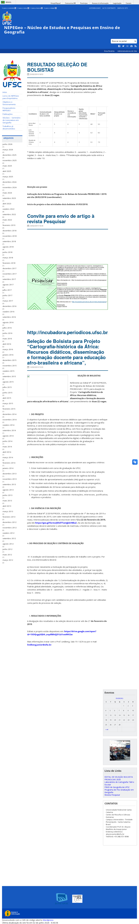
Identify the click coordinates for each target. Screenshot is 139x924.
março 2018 (8, 257)
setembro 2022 (9, 214)
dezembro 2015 (9, 360)
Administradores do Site (127, 51)
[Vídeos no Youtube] (127, 46)
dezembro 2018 (9, 230)
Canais (128, 3)
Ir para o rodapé (50, 8)
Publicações (8, 114)
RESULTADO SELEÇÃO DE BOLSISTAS (57, 67)
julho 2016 (7, 328)
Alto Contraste (109, 8)
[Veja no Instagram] (131, 46)
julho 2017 (7, 290)
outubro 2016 (8, 311)
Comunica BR (70, 3)
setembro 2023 (9, 198)
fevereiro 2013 (9, 517)
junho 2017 (7, 295)
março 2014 (8, 457)
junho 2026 (7, 144)
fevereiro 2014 (9, 463)
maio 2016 (7, 338)
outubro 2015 (8, 371)
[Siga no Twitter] (123, 46)
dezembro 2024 (9, 182)
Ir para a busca (36, 8)
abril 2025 (7, 171)
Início (5, 92)
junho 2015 (7, 392)
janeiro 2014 (8, 468)
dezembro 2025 (9, 155)
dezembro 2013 (9, 473)
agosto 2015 (8, 382)
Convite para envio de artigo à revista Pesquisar (60, 219)
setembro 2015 (9, 376)
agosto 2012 (8, 544)
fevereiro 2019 (9, 225)
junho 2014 (7, 441)
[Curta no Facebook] (119, 46)
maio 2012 (7, 554)
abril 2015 (7, 398)
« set (106, 729)
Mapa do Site (122, 8)
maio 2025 (7, 166)
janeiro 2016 (8, 355)
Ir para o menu (23, 8)
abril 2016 (7, 344)
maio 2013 (7, 500)
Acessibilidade (95, 8)
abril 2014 (7, 452)
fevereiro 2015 (9, 409)
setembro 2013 (9, 484)
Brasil (8, 2)
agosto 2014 (8, 436)
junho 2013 (7, 495)
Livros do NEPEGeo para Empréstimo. (11, 97)
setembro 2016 (9, 317)
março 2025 (8, 176)
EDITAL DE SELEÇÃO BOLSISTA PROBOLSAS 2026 (119, 778)
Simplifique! (56, 3)
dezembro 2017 (9, 268)
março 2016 (8, 349)
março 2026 (8, 149)
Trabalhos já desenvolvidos (9, 127)
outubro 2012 (8, 533)
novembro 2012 (10, 527)
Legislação (117, 3)
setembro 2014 (9, 430)
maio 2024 (7, 193)
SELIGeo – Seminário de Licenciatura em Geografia (11, 120)
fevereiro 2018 (9, 263)
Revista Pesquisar (112, 795)
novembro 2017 (10, 274)
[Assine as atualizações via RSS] (136, 46)
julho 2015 (7, 387)
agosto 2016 (8, 322)
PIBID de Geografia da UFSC (117, 787)
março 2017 (8, 301)
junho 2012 (7, 549)
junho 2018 (7, 252)
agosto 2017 (8, 284)
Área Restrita (109, 51)
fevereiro (119, 698)
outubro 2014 (8, 425)
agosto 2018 (8, 247)
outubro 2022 (8, 209)
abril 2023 (7, 203)
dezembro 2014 (9, 414)
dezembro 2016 (9, 306)
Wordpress (48, 920)
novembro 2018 (10, 236)
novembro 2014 (10, 419)
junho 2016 (7, 333)
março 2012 (8, 560)
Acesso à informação (100, 3)
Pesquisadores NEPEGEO (9, 109)
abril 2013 (7, 506)
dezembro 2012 (9, 522)
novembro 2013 (10, 479)
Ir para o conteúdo (9, 8)
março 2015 (8, 403)
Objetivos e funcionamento (9, 103)
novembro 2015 (10, 365)
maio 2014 (7, 446)
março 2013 (8, 511)
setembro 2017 (9, 279)
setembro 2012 (9, 538)
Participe (84, 3)
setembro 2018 (9, 241)
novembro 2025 (10, 160)
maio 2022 (7, 220)
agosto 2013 (8, 490)
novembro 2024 (10, 187)
